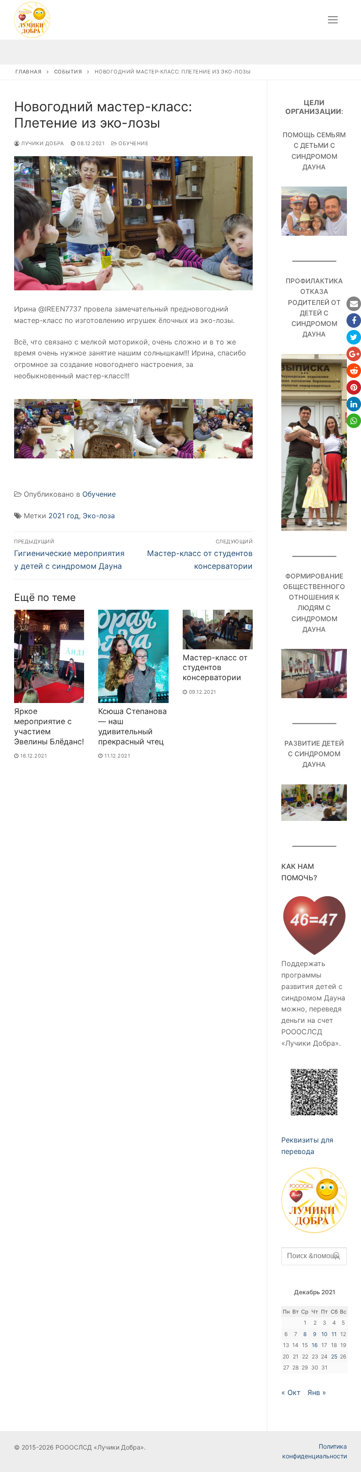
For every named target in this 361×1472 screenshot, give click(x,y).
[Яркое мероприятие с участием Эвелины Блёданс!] (49, 656)
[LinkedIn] (353, 404)
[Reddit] (353, 370)
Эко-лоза (99, 515)
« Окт (291, 1392)
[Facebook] (353, 320)
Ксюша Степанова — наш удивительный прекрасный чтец (132, 726)
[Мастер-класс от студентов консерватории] (218, 629)
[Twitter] (353, 337)
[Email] (353, 304)
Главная (28, 72)
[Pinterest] (353, 387)
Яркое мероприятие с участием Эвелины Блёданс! (49, 726)
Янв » (316, 1392)
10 (324, 1334)
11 (334, 1334)
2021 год (63, 515)
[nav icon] (333, 20)
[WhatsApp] (353, 421)
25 (334, 1356)
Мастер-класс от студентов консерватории (215, 667)
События (68, 72)
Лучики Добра (42, 143)
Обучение (132, 143)
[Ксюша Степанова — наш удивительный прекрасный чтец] (133, 656)
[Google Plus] (353, 354)
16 (315, 1345)
